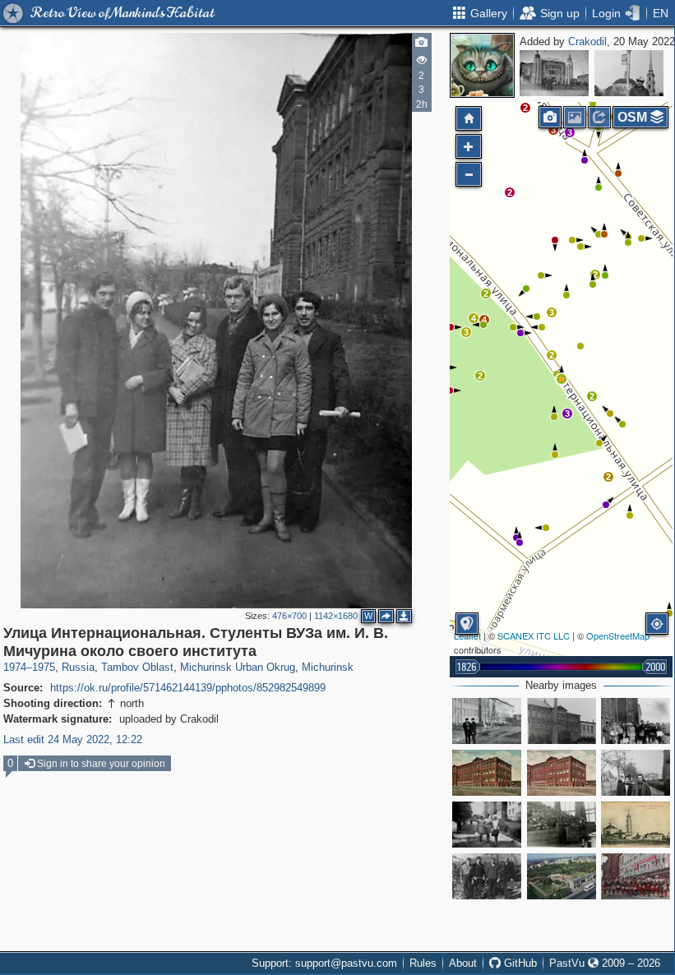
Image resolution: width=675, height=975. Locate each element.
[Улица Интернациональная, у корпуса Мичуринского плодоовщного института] (486, 721)
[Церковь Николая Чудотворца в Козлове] (635, 825)
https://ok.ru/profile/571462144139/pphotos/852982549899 (188, 688)
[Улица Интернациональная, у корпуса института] (635, 773)
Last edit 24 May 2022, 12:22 (72, 739)
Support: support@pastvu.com (324, 963)
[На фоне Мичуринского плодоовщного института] (561, 721)
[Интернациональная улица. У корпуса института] (635, 721)
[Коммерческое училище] (486, 773)
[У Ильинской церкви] (628, 73)
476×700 (289, 616)
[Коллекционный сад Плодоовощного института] (561, 876)
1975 (43, 667)
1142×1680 (336, 616)
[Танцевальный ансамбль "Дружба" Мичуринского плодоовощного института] (635, 876)
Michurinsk (328, 667)
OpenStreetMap (618, 635)
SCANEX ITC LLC (533, 635)
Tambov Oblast (137, 667)
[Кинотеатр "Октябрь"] (554, 73)
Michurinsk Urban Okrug (237, 667)
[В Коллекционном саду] (486, 876)
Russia (78, 667)
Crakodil (587, 41)
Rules (423, 963)
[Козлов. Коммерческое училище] (561, 773)
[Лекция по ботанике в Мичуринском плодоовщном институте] (561, 825)
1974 (14, 667)
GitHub (519, 963)
